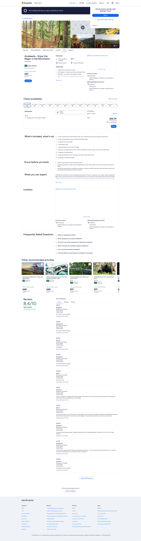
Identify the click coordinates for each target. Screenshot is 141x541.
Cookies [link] (74, 511)
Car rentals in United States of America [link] (55, 521)
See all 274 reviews (29, 68)
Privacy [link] (73, 508)
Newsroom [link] (24, 518)
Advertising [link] (24, 524)
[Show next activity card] (119, 278)
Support (101, 3)
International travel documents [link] (104, 521)
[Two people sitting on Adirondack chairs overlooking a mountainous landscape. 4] (83, 41)
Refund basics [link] (100, 516)
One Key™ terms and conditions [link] (79, 516)
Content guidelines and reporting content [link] (81, 526)
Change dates (113, 99)
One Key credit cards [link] (51, 529)
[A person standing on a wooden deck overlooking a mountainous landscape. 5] (107, 41)
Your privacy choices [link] (76, 524)
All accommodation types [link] (52, 524)
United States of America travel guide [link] (55, 508)
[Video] (83, 27)
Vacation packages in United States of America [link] (57, 516)
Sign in (117, 3)
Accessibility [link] (75, 521)
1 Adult (61, 113)
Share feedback (70, 491)
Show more (59, 80)
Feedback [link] (24, 529)
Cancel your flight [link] (101, 513)
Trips (107, 3)
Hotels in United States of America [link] (54, 511)
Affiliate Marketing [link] (26, 526)
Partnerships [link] (24, 516)
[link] (105, 25)
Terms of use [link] (75, 513)
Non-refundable (111, 122)
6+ (116, 46)
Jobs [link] (23, 511)
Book (113, 126)
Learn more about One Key (105, 19)
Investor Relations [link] (25, 521)
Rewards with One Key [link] (52, 526)
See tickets (28, 80)
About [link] (23, 508)
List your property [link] (25, 513)
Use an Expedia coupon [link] (102, 518)
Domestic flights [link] (50, 518)
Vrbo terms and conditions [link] (78, 518)
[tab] (27, 105)
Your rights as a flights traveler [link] (103, 524)
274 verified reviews (29, 309)
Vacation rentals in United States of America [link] (56, 513)
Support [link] (99, 508)
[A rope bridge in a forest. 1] (46, 34)
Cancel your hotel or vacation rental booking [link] (107, 511)
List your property (91, 3)
